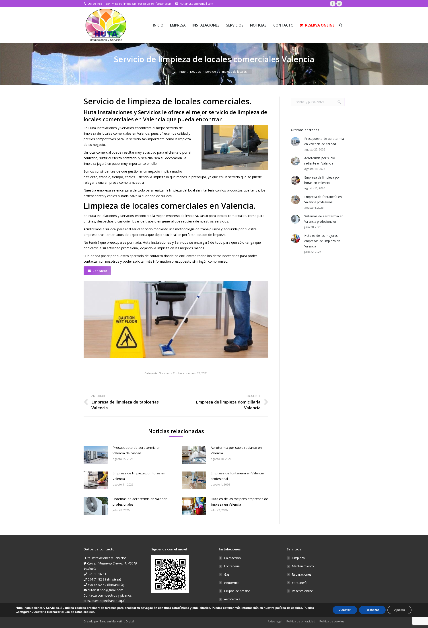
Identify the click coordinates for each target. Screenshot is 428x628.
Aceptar (344, 610)
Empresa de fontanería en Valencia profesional (237, 476)
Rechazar (372, 610)
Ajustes (399, 610)
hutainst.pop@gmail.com (196, 4)
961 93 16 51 (96, 4)
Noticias (195, 72)
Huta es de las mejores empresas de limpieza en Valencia (239, 501)
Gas (227, 574)
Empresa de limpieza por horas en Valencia (139, 476)
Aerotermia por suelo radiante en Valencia (236, 450)
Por (179, 373)
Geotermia (231, 583)
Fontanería (232, 566)
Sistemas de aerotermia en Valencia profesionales (140, 501)
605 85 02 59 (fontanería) (154, 4)
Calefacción (232, 558)
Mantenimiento (303, 566)
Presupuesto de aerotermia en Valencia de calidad (136, 450)
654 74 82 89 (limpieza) (121, 4)
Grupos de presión (237, 591)
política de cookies (288, 608)
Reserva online (302, 591)
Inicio (182, 72)
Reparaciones (301, 574)
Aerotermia (232, 599)
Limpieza (298, 558)
